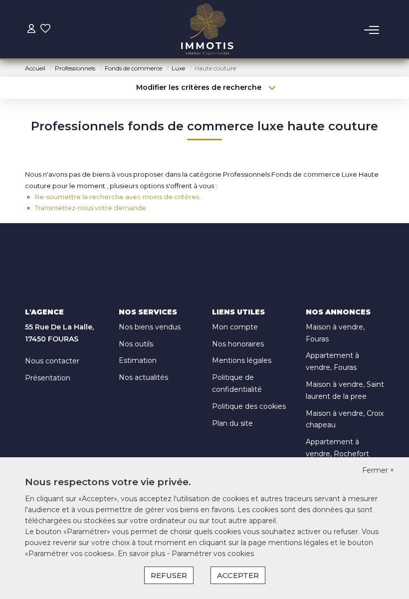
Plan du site (232, 423)
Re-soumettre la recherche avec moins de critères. (118, 197)
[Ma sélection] (45, 29)
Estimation (138, 360)
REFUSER (169, 575)
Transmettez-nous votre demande (90, 208)
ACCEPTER (238, 575)
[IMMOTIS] (207, 30)
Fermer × (378, 470)
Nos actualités (143, 377)
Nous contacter (52, 360)
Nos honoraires (238, 343)
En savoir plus (142, 553)
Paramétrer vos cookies (213, 553)
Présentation (47, 377)
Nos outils (136, 343)
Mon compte (235, 326)
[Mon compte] (31, 29)
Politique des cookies (249, 406)
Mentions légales (241, 360)
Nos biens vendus (150, 326)
